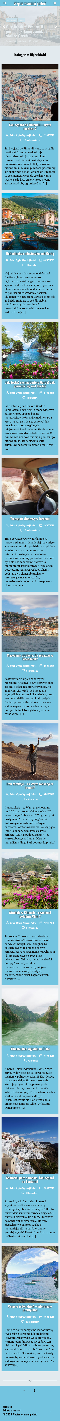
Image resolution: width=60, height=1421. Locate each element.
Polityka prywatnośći (12, 1410)
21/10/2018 (49, 923)
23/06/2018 (49, 1188)
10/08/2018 (49, 1055)
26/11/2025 (36, 41)
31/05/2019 (49, 392)
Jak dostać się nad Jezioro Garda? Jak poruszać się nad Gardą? (30, 384)
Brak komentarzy (32, 140)
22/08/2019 (49, 135)
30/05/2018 (49, 1316)
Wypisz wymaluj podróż (30, 3)
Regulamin (7, 1407)
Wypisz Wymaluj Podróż (19, 41)
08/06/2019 (48, 260)
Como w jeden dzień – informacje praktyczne (30, 1308)
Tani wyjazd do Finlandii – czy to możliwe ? (30, 126)
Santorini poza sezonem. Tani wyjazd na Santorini (30, 1179)
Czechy (21, 20)
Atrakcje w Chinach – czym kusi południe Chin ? (30, 914)
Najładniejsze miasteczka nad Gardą (30, 253)
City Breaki (11, 20)
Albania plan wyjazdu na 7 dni (30, 1048)
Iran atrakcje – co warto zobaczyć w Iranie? (30, 785)
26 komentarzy (32, 1321)
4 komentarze (32, 799)
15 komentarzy (32, 1193)
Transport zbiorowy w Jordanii (30, 518)
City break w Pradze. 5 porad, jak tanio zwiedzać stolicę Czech (26, 31)
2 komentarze (32, 1060)
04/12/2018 (49, 794)
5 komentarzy (32, 670)
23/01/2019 (49, 665)
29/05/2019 (49, 525)
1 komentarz (49, 41)
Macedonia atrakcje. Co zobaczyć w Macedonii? (30, 657)
